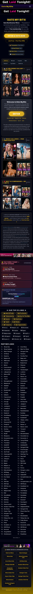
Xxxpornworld (7, 504)
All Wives (6, 60)
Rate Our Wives (10, 553)
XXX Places (23, 483)
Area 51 (6, 388)
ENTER (16, 114)
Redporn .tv (7, 465)
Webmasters (9, 590)
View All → (28, 70)
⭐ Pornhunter (22, 313)
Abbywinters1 (23, 360)
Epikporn (6, 394)
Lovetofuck (7, 408)
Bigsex (23, 330)
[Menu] (30, 6)
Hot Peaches (23, 401)
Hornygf (6, 401)
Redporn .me (14, 327)
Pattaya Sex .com (8, 518)
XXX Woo (6, 499)
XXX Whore (7, 527)
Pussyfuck (6, 424)
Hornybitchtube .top (25, 477)
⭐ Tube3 (5, 322)
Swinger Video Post (23, 576)
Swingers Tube (8, 513)
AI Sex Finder (9, 302)
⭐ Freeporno (7, 324)
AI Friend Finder (15, 302)
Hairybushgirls (24, 369)
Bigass (5, 463)
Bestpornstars (6, 333)
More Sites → (16, 537)
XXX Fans (6, 497)
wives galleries (24, 242)
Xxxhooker (23, 531)
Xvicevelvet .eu (24, 436)
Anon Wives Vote (9, 561)
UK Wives (6, 353)
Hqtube (15, 330)
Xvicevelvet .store (8, 438)
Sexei (5, 522)
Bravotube (24, 327)
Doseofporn (23, 392)
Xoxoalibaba (7, 495)
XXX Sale (6, 481)
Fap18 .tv (26, 333)
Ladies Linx (7, 456)
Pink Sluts (22, 374)
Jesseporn (23, 404)
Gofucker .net (16, 339)
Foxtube (22, 394)
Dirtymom (22, 365)
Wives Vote (7, 347)
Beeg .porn (23, 358)
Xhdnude (22, 383)
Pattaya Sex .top (24, 518)
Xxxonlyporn (23, 502)
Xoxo (21, 479)
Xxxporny (6, 356)
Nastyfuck (6, 413)
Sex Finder (6, 452)
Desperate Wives (24, 506)
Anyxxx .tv (5, 339)
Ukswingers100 (8, 454)
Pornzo (4, 327)
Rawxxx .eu (23, 376)
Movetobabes (24, 515)
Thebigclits (7, 431)
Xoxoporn (17, 333)
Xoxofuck (22, 353)
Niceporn (27, 339)
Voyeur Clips (7, 511)
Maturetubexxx (8, 470)
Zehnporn (6, 458)
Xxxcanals (23, 529)
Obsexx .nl (23, 472)
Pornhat (22, 422)
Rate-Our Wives (24, 349)
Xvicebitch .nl (7, 525)
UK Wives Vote (23, 561)
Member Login (10, 118)
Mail (5, 493)
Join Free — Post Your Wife (16, 41)
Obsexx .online (24, 420)
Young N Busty (24, 440)
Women (13, 60)
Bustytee (22, 390)
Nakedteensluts (24, 410)
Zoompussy (23, 442)
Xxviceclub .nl (24, 438)
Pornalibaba (23, 493)
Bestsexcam (7, 383)
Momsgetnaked (8, 381)
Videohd (22, 431)
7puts (21, 513)
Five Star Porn (24, 356)
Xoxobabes (23, 495)
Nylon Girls (7, 420)
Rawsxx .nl (23, 424)
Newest (6, 63)
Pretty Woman (24, 520)
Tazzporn (23, 429)
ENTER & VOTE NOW (16, 36)
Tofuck (6, 379)
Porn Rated (7, 477)
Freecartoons (7, 397)
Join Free (25, 590)
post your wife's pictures (20, 236)
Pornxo (22, 468)
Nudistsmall (23, 417)
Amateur (22, 385)
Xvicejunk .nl (7, 474)
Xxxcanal (6, 529)
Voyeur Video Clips (10, 576)
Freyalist (22, 397)
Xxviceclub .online (25, 525)
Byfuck (5, 365)
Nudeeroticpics (24, 415)
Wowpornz (7, 436)
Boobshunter (7, 390)
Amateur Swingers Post (10, 584)
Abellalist (6, 385)
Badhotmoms (23, 388)
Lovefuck (22, 372)
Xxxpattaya (23, 534)
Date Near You (24, 454)
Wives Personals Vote (23, 557)
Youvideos (6, 442)
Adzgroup (23, 488)
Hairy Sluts (23, 399)
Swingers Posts (24, 447)
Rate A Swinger (8, 351)
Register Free (18, 118)
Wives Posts (7, 449)
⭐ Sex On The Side (23, 316)
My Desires (7, 509)
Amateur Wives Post (23, 564)
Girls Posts (6, 447)
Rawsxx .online (8, 426)
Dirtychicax (7, 468)
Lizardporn (23, 406)
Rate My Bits (7, 6)
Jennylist (6, 404)
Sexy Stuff (23, 456)
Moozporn (6, 410)
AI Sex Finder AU (5, 303)
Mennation (23, 408)
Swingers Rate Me (9, 564)
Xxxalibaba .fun (24, 486)
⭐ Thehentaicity (8, 316)
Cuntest (6, 392)
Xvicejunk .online (24, 470)
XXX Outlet (23, 463)
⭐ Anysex (6, 319)
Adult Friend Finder (18, 590)
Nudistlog (6, 417)
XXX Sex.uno (7, 486)
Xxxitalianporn (7, 534)
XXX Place (6, 440)
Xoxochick (23, 522)
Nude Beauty (7, 415)
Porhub (6, 520)
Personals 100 (7, 422)
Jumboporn (7, 406)
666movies (7, 360)
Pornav (6, 376)
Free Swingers (24, 449)
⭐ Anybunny (17, 319)
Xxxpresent (23, 504)
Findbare (22, 367)
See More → (28, 183)
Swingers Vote (24, 351)
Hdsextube (6, 330)
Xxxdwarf (22, 499)
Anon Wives (23, 347)
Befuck (6, 461)
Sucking (6, 429)
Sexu (5, 479)
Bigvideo (22, 461)
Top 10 (19, 120)
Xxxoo (22, 458)
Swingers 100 (23, 452)
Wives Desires (9, 579)
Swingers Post (24, 509)
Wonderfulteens (24, 433)
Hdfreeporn (6, 336)
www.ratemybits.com (12, 588)
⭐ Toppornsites (20, 324)
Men (26, 60)
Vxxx (21, 465)
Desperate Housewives (10, 568)
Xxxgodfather (7, 531)
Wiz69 (5, 433)
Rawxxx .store (24, 426)
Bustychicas (23, 363)
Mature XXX (7, 374)
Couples (20, 60)
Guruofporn (7, 399)
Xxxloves (6, 502)
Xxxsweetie (23, 379)
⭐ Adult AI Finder (8, 313)
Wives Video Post (24, 511)
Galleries (20, 63)
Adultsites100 (23, 445)
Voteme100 (23, 474)
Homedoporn (24, 381)
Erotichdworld (7, 367)
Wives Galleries (8, 349)
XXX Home (23, 497)
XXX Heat (6, 483)
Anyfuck (6, 363)
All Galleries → (28, 140)
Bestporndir (7, 358)
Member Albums (13, 120)
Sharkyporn (17, 336)
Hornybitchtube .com (26, 481)
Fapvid (26, 336)
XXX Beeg (6, 472)
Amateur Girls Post (23, 579)
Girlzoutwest (7, 369)
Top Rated (12, 63)
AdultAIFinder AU (22, 302)
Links (23, 120)
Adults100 (6, 445)
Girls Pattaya (23, 490)
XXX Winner (23, 527)
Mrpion (6, 488)
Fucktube (6, 515)
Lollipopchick (7, 372)
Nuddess (22, 413)
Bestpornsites (7, 490)
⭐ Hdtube (16, 322)
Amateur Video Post (9, 506)
